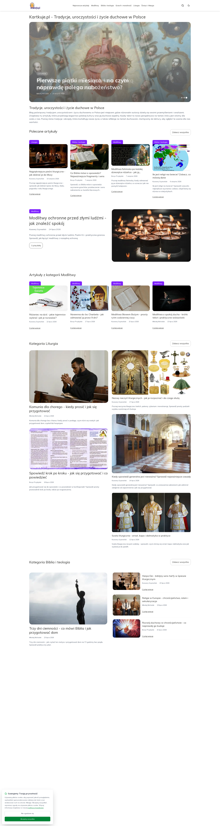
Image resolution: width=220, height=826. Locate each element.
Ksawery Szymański (36, 179)
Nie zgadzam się (27, 813)
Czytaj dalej (36, 245)
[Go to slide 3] (186, 98)
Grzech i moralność (124, 5)
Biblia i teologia (107, 5)
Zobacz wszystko (180, 132)
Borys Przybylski (76, 180)
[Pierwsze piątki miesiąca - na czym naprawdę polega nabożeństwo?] (110, 62)
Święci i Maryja (147, 5)
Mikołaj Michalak (43, 94)
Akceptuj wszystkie (27, 819)
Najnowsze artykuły (81, 5)
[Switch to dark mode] (189, 5)
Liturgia (136, 5)
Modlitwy (95, 5)
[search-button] (182, 5)
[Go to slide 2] (184, 97)
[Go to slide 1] (182, 97)
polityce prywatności (36, 808)
